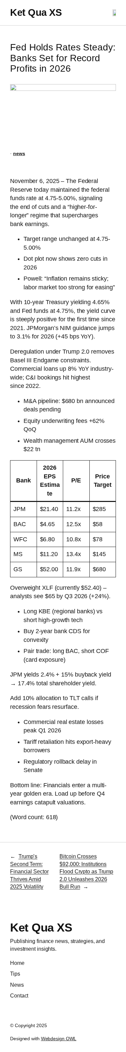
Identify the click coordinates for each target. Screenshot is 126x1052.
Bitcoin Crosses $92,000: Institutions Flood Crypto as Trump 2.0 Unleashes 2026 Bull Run (86, 871)
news (19, 153)
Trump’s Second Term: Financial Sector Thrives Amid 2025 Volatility (29, 871)
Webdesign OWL (59, 1038)
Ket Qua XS (35, 12)
